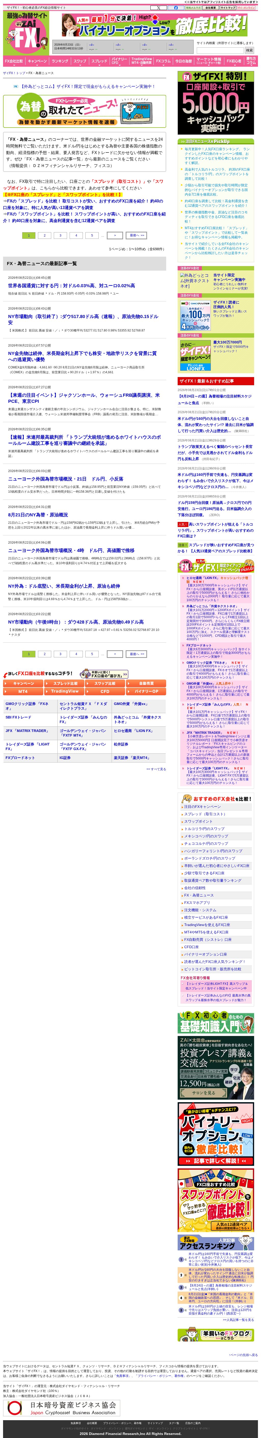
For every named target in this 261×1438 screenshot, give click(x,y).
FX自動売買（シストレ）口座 (208, 939)
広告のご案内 (193, 1423)
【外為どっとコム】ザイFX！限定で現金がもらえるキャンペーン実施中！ (88, 86)
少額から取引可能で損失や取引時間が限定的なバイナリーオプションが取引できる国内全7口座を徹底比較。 (216, 189)
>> (137, 235)
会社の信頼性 (195, 888)
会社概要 (92, 1423)
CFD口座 (191, 947)
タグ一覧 (174, 1423)
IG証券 (65, 758)
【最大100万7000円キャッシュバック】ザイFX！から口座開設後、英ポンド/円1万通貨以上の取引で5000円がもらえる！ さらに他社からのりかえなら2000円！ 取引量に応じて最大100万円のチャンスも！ (218, 589)
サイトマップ (155, 1423)
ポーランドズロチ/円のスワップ (209, 858)
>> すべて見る (156, 769)
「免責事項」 (122, 1376)
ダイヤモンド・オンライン (106, 1428)
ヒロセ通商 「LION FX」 (134, 731)
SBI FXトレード (18, 717)
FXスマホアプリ (197, 903)
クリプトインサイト (184, 1428)
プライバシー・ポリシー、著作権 (122, 1423)
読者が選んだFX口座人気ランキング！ (215, 962)
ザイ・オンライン (159, 1428)
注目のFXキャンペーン (202, 807)
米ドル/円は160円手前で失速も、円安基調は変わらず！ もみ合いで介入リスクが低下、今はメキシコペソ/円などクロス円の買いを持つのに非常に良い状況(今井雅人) (221, 1259)
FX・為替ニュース (199, 895)
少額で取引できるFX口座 (204, 873)
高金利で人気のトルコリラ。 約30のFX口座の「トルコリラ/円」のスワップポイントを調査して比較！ (217, 174)
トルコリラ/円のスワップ (204, 829)
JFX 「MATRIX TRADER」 (28, 731)
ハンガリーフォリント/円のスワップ (213, 851)
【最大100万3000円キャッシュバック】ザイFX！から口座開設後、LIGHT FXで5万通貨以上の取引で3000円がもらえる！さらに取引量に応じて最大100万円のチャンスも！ (218, 776)
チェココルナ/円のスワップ (206, 843)
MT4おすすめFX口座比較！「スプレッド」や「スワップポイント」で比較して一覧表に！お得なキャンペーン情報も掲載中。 (217, 232)
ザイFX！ (204, 1428)
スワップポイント (198, 821)
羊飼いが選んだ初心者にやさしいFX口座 (217, 866)
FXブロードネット (20, 758)
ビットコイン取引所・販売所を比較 (212, 969)
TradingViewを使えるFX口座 (207, 925)
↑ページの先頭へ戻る (243, 1355)
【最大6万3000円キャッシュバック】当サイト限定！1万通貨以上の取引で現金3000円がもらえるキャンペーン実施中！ (219, 651)
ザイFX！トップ (14, 73)
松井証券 (121, 744)
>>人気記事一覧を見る (238, 1320)
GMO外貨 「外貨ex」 (131, 704)
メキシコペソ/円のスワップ (206, 836)
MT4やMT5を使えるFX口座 (206, 932)
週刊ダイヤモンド (135, 1428)
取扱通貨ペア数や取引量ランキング (212, 880)
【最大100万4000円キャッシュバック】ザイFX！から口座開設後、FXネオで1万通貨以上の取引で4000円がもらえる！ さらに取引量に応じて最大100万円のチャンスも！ (218, 670)
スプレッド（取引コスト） (205, 814)
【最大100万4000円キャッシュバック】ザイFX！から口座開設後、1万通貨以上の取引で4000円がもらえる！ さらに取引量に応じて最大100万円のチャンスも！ (218, 691)
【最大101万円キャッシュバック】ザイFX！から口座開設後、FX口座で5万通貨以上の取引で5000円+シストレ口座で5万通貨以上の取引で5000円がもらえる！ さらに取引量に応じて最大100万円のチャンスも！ (218, 715)
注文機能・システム (200, 910)
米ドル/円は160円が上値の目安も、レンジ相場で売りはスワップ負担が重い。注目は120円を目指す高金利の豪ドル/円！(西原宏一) (221, 1310)
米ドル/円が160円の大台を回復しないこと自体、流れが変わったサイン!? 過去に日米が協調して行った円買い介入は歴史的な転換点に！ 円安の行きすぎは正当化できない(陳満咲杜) (221, 1275)
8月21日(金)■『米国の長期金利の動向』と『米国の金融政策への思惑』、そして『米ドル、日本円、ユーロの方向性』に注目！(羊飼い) (221, 1297)
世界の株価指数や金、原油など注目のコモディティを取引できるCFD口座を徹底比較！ (216, 216)
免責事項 (76, 1423)
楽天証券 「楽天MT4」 (132, 758)
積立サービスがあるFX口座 (206, 917)
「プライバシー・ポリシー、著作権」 (161, 1376)
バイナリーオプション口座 (205, 954)
